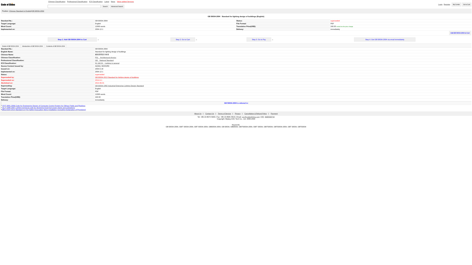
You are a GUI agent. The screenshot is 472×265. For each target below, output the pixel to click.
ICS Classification (96, 2)
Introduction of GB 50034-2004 (32, 46)
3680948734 (270, 117)
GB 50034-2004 (38, 11)
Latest (106, 2)
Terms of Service (224, 114)
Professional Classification (77, 2)
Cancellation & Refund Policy (255, 114)
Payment (274, 114)
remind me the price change (344, 26)
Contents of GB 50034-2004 (55, 46)
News (113, 2)
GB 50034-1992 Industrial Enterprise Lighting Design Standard (119, 86)
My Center (456, 4)
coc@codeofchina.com (251, 117)
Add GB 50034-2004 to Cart (460, 33)
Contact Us (209, 114)
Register (447, 4)
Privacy (238, 114)
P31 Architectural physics (105, 58)
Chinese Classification (56, 2)
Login (440, 4)
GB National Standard (104, 60)
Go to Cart (466, 4)
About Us (197, 114)
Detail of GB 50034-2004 (10, 46)
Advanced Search (117, 6)
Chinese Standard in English (20, 11)
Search (105, 6)
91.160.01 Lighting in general (107, 63)
